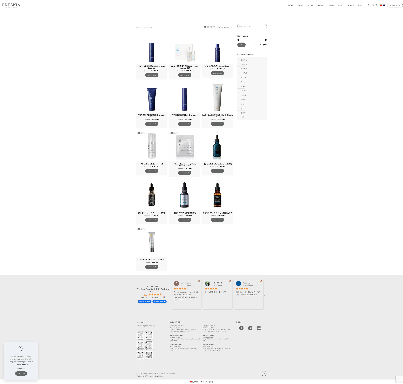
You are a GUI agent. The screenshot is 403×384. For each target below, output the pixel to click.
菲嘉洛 (243, 104)
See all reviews (144, 301)
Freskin (244, 91)
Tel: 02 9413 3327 (175, 337)
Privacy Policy (22, 364)
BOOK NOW (393, 5)
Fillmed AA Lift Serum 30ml (152, 164)
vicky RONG (217, 283)
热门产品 (244, 60)
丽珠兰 (243, 86)
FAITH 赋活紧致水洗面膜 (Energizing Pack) (151, 116)
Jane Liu (246, 283)
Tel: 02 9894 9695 (175, 346)
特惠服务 (244, 64)
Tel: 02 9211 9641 (175, 327)
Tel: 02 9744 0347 (208, 337)
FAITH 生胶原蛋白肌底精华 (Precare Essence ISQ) (184, 67)
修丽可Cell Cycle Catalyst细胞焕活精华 (217, 213)
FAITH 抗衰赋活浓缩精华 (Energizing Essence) (151, 67)
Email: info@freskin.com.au (146, 326)
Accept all (21, 373)
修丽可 (243, 113)
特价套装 (244, 69)
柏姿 (242, 108)
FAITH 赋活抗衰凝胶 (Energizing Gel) (217, 66)
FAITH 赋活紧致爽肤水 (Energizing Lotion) (185, 116)
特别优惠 (244, 73)
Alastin (243, 82)
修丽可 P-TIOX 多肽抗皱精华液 (185, 213)
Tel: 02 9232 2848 (208, 327)
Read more (21, 369)
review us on (158, 301)
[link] (205, 27)
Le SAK (243, 95)
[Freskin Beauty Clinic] (11, 5)
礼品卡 (243, 117)
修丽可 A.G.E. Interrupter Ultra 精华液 (217, 164)
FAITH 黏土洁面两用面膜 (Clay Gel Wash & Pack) (217, 116)
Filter (241, 45)
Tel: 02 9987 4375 (208, 346)
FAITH (243, 77)
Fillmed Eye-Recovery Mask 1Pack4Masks (184, 165)
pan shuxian (186, 283)
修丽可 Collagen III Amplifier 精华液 (151, 213)
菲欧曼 (243, 100)
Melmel (161, 376)
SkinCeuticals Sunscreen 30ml (152, 260)
